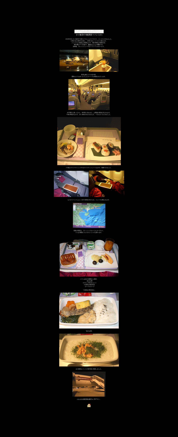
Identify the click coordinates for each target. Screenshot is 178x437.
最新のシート (92, 44)
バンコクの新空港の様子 (84, 399)
